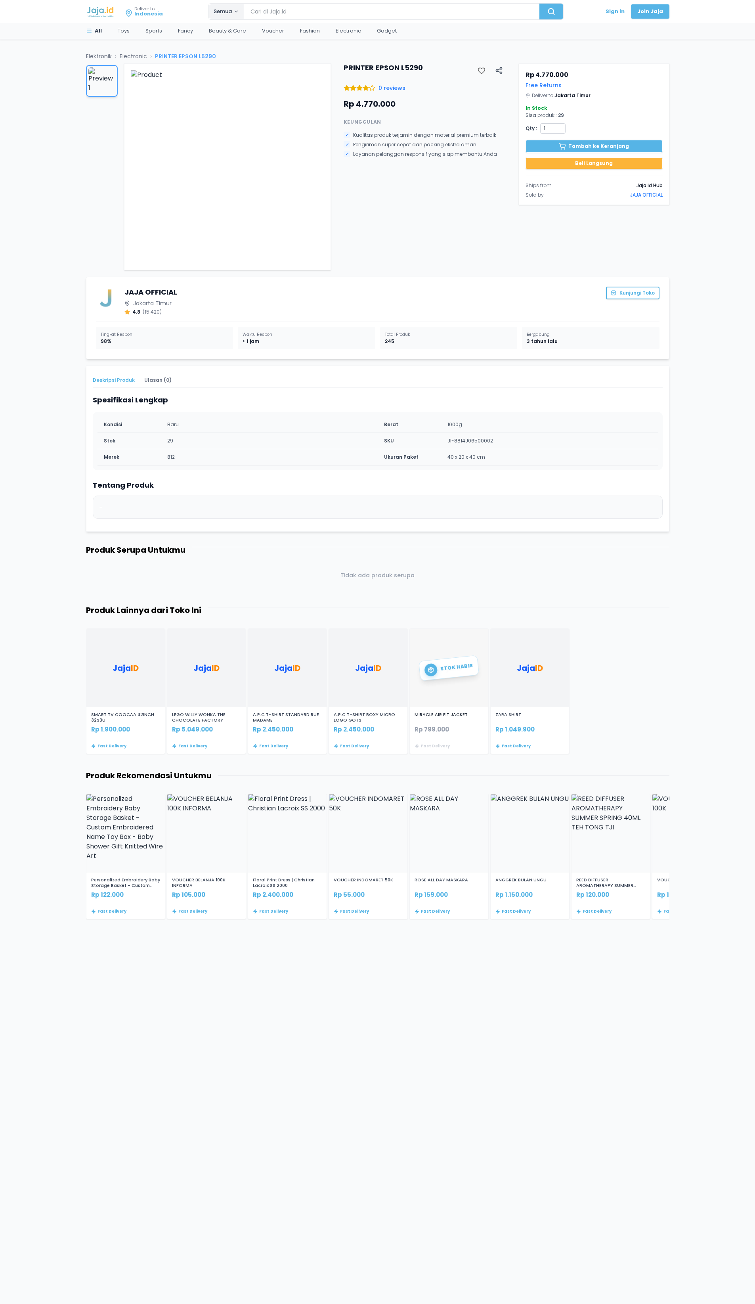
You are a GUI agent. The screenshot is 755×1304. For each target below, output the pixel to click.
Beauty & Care (227, 30)
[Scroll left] (86, 691)
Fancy (185, 30)
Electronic (348, 30)
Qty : (531, 128)
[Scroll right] (669, 691)
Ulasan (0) (158, 380)
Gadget (387, 30)
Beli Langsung (594, 163)
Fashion (310, 30)
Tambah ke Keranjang (598, 146)
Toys (124, 30)
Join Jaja (650, 11)
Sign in (615, 11)
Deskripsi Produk (114, 380)
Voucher (273, 30)
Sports (153, 30)
